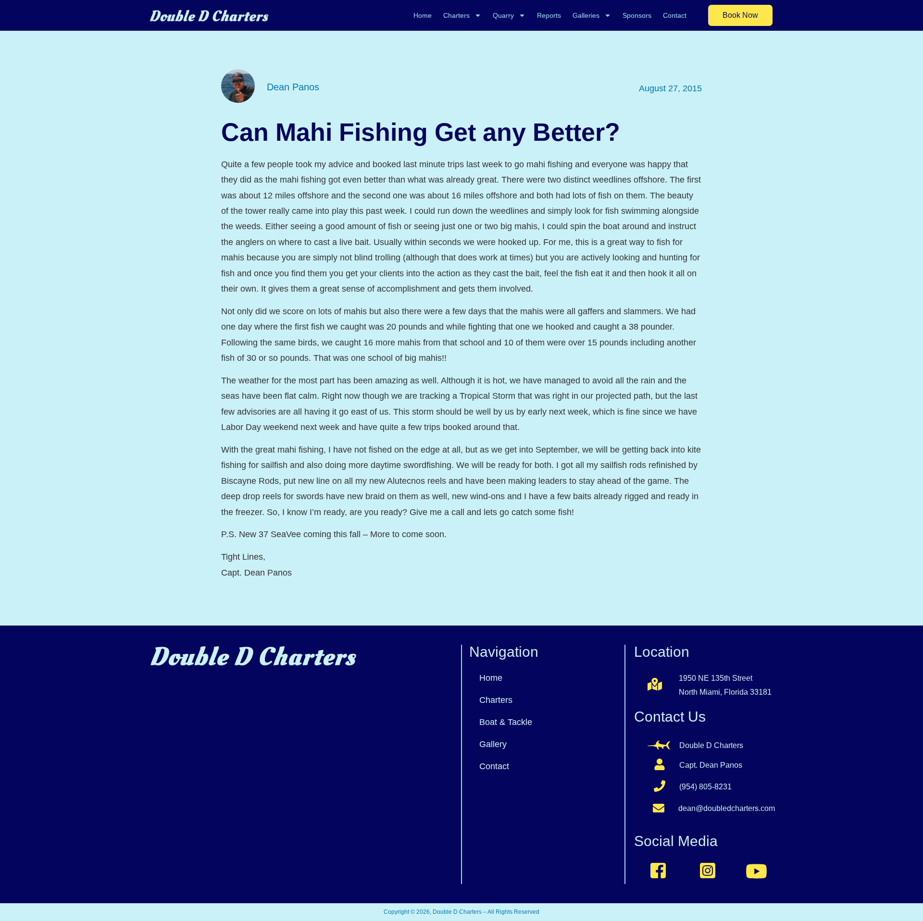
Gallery (493, 744)
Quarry (503, 15)
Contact (674, 15)
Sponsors (637, 15)
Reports (549, 15)
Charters (456, 15)
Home (422, 15)
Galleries (586, 15)
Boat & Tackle (505, 722)
